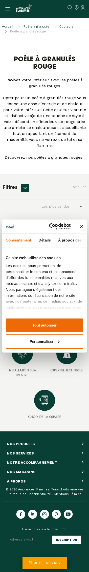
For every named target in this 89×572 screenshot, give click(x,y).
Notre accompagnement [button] (32, 462)
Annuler (79, 187)
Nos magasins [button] (21, 472)
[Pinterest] (56, 514)
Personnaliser (42, 341)
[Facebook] (20, 514)
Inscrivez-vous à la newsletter (44, 529)
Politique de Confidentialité (29, 494)
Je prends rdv (47, 563)
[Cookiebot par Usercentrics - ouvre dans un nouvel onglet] (52, 226)
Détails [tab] (45, 240)
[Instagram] (44, 514)
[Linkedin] (32, 514)
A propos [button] (16, 481)
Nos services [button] (20, 453)
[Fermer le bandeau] (81, 226)
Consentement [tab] (18, 240)
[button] (25, 188)
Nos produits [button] (21, 444)
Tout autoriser (44, 325)
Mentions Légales (68, 494)
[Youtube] (68, 514)
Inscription (66, 540)
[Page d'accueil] (23, 9)
